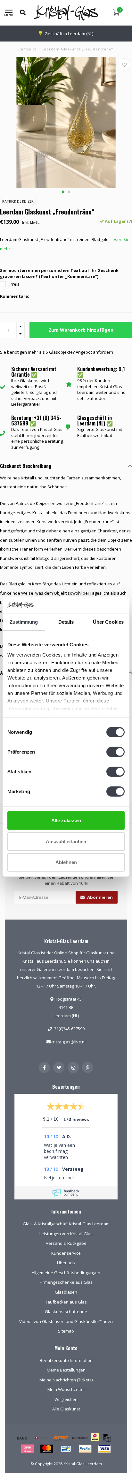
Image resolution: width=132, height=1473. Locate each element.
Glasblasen (66, 1292)
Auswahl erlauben (66, 841)
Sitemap (66, 1331)
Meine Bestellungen (66, 1370)
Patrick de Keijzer (18, 201)
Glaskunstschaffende (66, 1311)
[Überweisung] (22, 1438)
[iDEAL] (95, 1441)
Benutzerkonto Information (66, 1360)
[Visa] (104, 1449)
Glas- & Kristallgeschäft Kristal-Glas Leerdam (66, 1224)
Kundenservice (66, 1253)
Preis (15, 284)
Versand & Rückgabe (66, 1243)
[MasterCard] (47, 1449)
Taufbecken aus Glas (66, 1302)
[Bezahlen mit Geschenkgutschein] (107, 1438)
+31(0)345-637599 (68, 1029)
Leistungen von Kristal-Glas (66, 1233)
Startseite (27, 49)
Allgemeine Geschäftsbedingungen (66, 1272)
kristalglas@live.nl (68, 1042)
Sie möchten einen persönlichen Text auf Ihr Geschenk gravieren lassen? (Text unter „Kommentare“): (59, 273)
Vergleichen (66, 1399)
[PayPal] (85, 1449)
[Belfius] (41, 1438)
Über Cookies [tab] (108, 622)
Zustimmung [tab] (24, 622)
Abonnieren (99, 897)
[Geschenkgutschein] (80, 1438)
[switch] (115, 752)
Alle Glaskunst (66, 1409)
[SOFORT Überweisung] (61, 1438)
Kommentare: (14, 296)
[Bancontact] (66, 1449)
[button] (63, 192)
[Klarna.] (28, 1449)
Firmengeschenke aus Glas (66, 1282)
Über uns (66, 1263)
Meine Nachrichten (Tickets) (66, 1380)
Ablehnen (66, 862)
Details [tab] (66, 622)
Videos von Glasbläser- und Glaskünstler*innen (66, 1321)
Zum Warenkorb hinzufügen (80, 330)
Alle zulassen (66, 820)
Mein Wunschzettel (66, 1389)
